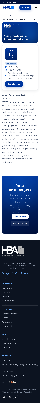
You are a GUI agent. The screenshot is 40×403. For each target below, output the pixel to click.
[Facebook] (4, 397)
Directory (6, 296)
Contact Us (6, 360)
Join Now (25, 7)
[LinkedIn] (15, 397)
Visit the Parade (30, 2)
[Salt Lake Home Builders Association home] (8, 7)
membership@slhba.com (13, 376)
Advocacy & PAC (9, 322)
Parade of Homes (10, 314)
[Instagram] (10, 397)
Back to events (20, 223)
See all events (14, 84)
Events (12, 16)
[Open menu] (35, 7)
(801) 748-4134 (8, 371)
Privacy (20, 392)
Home (4, 16)
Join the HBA (20, 217)
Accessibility (28, 392)
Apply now (6, 292)
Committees (7, 347)
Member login (8, 301)
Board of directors (9, 343)
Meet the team (8, 339)
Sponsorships (8, 326)
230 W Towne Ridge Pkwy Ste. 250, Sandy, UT (20, 366)
